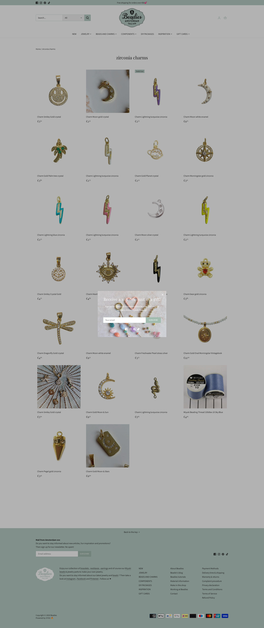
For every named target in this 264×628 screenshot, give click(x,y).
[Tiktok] (138, 328)
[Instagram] (130, 328)
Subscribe (153, 320)
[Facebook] (126, 328)
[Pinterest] (134, 328)
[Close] (163, 295)
